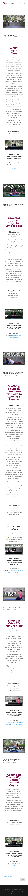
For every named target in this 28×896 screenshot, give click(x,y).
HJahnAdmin (7, 36)
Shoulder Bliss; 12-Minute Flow (12, 608)
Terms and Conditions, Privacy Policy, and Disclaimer (14, 891)
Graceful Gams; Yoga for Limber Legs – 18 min (13, 204)
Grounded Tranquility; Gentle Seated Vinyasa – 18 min (12, 760)
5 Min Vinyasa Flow (9, 35)
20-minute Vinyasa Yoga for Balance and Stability (14, 167)
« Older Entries (7, 876)
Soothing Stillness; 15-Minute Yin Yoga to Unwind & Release (13, 373)
